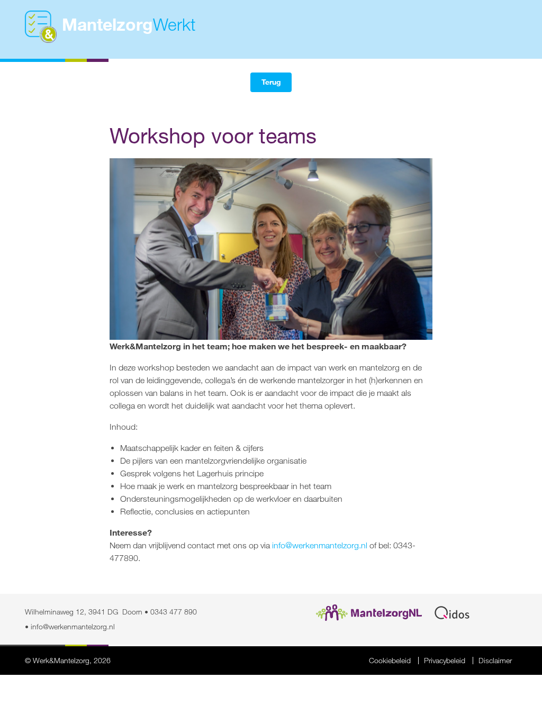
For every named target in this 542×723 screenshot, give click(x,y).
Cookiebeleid (390, 660)
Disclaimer (495, 660)
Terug (271, 81)
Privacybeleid (444, 660)
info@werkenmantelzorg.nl (319, 545)
